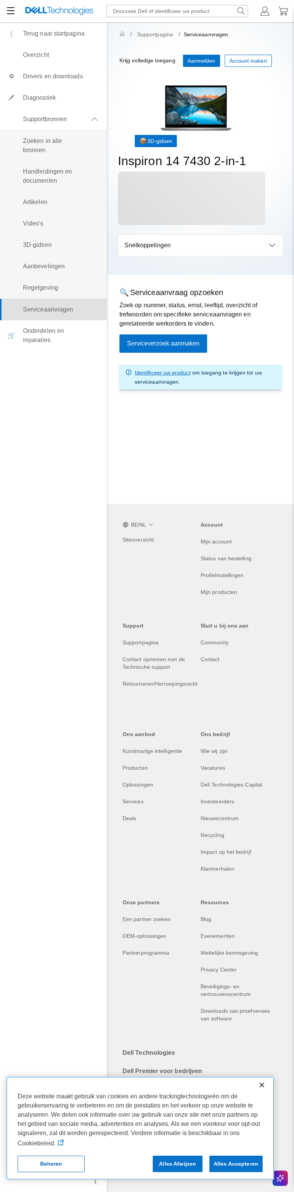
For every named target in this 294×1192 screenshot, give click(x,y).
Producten (135, 768)
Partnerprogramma (145, 953)
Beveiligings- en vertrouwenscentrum (226, 990)
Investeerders (217, 801)
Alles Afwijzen (177, 1164)
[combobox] (177, 11)
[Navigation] (11, 11)
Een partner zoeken (146, 919)
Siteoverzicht (138, 540)
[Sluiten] (261, 1085)
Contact (210, 659)
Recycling (212, 835)
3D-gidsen (159, 141)
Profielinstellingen (222, 575)
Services (133, 801)
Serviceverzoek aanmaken (163, 343)
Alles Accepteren (236, 1164)
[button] (265, 11)
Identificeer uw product (163, 373)
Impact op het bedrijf (226, 852)
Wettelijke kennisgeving (229, 953)
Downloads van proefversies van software (235, 1015)
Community (215, 642)
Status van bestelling (226, 558)
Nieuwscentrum (219, 818)
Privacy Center (219, 970)
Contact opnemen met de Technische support (153, 663)
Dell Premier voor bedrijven (162, 1071)
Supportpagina (155, 34)
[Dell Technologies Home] (59, 11)
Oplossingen (137, 785)
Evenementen (218, 936)
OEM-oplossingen (144, 936)
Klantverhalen (217, 869)
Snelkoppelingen (147, 245)
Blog (206, 919)
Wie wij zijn (214, 751)
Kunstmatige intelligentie (152, 751)
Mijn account (216, 541)
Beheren (51, 1164)
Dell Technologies (148, 1052)
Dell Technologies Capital (231, 785)
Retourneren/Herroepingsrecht (160, 684)
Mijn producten (219, 592)
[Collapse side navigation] (95, 1181)
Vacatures (213, 768)
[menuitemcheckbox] (53, 119)
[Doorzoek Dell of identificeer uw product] (241, 11)
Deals (129, 818)
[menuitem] (53, 33)
